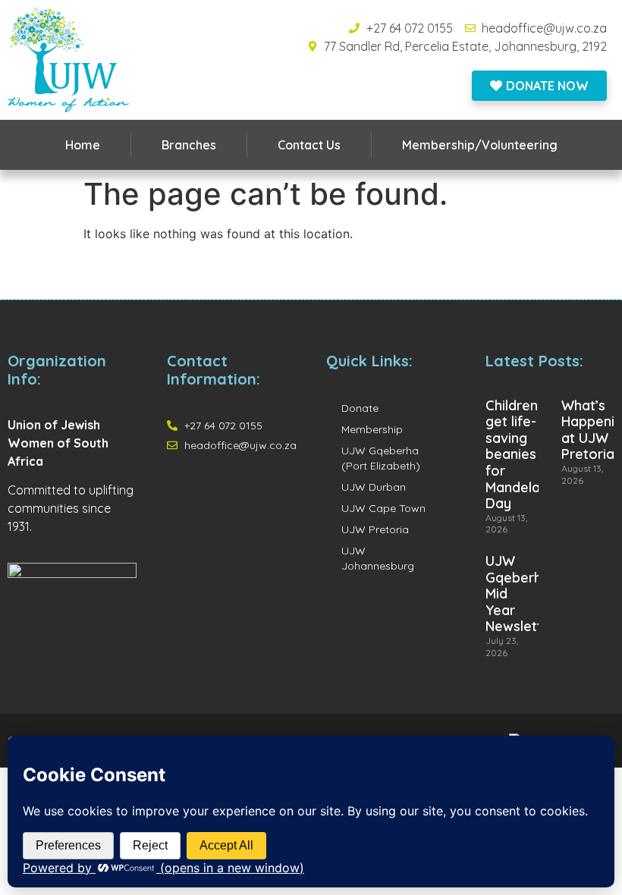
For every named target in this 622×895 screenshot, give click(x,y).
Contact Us (309, 144)
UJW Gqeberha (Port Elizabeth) (380, 458)
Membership (372, 429)
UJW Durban (373, 487)
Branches (189, 144)
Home (82, 144)
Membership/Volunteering (480, 144)
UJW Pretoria (375, 529)
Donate (360, 408)
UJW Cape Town (383, 508)
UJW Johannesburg (377, 558)
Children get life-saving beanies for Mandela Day (512, 455)
